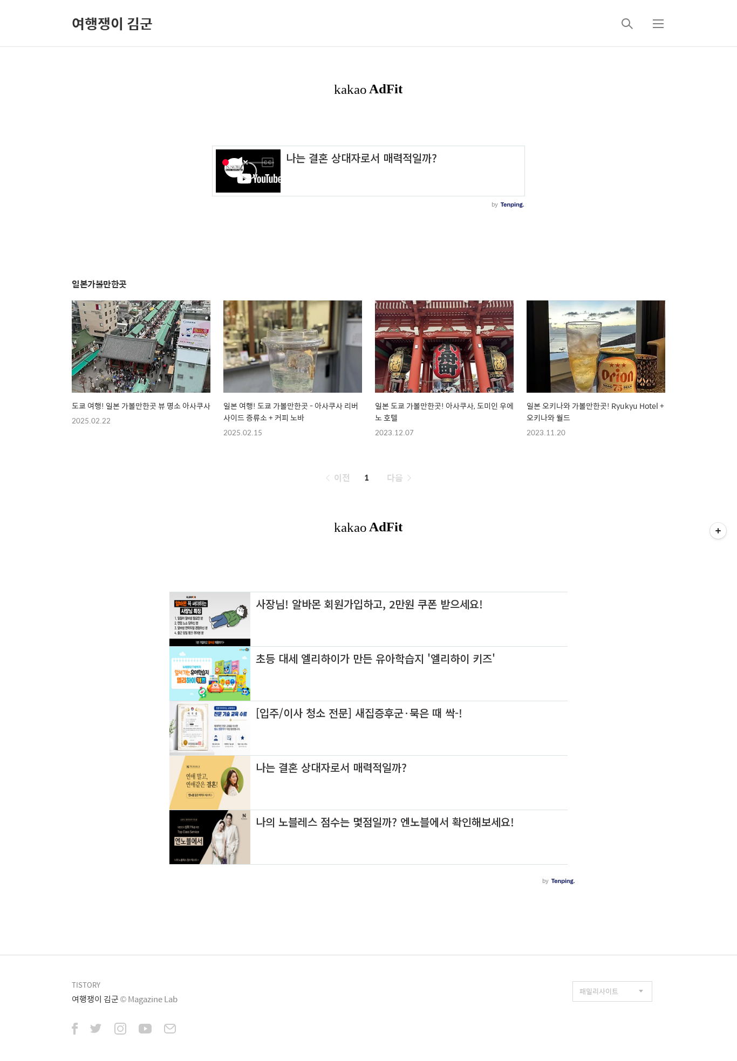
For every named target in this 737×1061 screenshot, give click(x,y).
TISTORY (86, 984)
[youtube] (145, 1030)
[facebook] (75, 1030)
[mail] (170, 1030)
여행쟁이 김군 (112, 23)
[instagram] (120, 1030)
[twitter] (96, 1030)
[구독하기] (718, 531)
